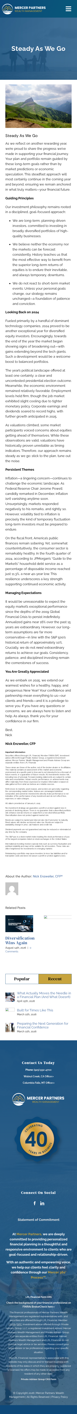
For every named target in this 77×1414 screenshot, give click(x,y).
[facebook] (35, 1203)
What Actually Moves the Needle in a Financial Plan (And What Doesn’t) (44, 995)
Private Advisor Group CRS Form (38, 1379)
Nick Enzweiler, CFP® (48, 876)
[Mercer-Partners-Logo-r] (24, 5)
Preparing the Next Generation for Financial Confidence (42, 1025)
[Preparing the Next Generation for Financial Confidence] (10, 1025)
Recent (55, 979)
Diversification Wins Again (20, 940)
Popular (22, 979)
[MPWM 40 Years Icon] (38, 1115)
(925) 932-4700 (43, 1069)
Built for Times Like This (35, 1010)
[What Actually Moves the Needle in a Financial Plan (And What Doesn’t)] (10, 995)
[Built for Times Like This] (10, 1010)
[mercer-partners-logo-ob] (38, 1094)
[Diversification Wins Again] (19, 923)
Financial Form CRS (41, 1297)
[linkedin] (42, 1203)
